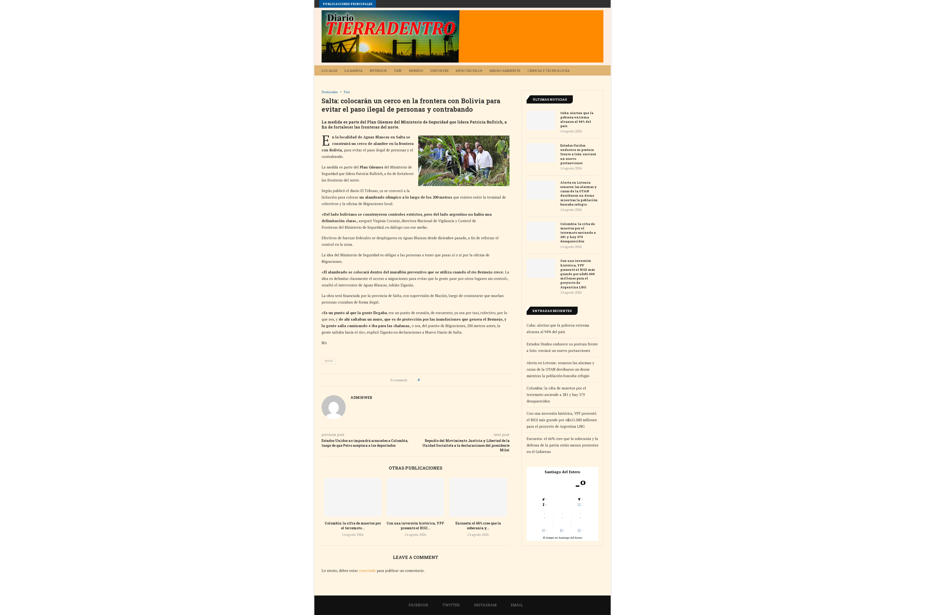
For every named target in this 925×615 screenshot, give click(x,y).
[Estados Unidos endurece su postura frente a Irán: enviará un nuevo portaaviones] (541, 152)
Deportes (439, 70)
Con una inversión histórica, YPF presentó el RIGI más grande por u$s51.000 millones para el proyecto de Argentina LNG (577, 274)
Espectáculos (469, 70)
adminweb (361, 397)
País (398, 70)
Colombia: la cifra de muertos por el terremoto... (353, 526)
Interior (378, 70)
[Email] (597, 81)
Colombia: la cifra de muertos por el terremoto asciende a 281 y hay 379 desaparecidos (578, 233)
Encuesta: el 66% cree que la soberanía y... (478, 526)
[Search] (601, 70)
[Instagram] (590, 81)
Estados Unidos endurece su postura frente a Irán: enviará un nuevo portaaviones (578, 154)
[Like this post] (422, 380)
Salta (329, 361)
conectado (367, 570)
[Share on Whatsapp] (436, 380)
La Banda (353, 70)
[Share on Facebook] (427, 380)
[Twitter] (582, 81)
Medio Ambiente (504, 70)
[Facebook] (574, 81)
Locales (329, 70)
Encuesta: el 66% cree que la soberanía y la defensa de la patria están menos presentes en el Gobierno (562, 445)
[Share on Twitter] (432, 380)
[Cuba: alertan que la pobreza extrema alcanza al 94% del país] (541, 120)
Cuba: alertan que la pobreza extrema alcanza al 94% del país (576, 119)
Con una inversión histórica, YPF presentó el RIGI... (415, 526)
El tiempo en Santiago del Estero (562, 537)
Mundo (416, 70)
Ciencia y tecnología (549, 70)
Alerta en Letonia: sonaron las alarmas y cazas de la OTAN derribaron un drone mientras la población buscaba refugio (579, 193)
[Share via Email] (441, 380)
